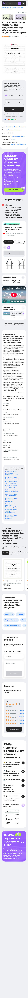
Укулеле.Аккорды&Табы (17, 136)
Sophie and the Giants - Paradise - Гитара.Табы (11, 490)
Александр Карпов (12, 625)
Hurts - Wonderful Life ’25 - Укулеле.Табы (11, 482)
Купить (14, 109)
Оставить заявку (14, 189)
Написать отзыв (14, 729)
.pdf (9, 102)
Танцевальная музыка (14, 130)
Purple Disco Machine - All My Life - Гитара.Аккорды (11, 511)
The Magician (22, 127)
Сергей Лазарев (11, 620)
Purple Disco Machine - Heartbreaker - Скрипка (11, 478)
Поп (7, 130)
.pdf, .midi (10, 95)
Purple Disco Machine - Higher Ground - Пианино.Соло (11, 500)
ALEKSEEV (9, 614)
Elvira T (20, 614)
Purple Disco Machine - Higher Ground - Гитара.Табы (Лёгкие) (11, 473)
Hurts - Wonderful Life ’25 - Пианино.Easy (11, 494)
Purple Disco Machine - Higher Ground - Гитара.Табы (11, 517)
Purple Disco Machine (12, 127)
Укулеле (12, 139)
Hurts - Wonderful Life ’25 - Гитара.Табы (11, 486)
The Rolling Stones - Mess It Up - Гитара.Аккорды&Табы (11, 505)
